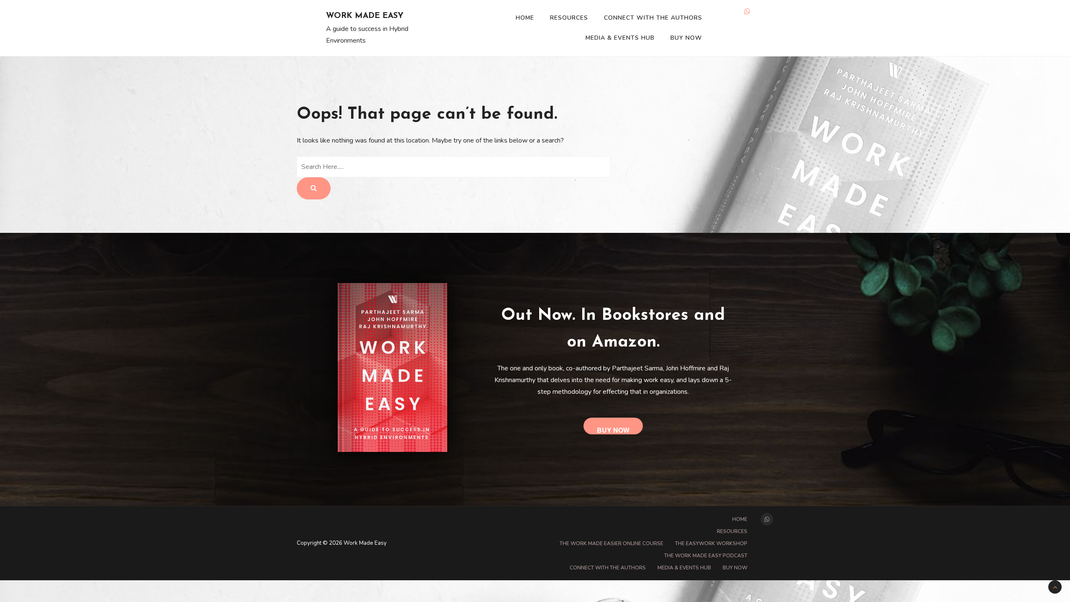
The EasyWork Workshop (711, 543)
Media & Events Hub (620, 38)
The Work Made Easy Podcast (705, 555)
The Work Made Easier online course (611, 543)
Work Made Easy (364, 16)
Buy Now (686, 38)
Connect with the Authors (653, 18)
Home (525, 18)
